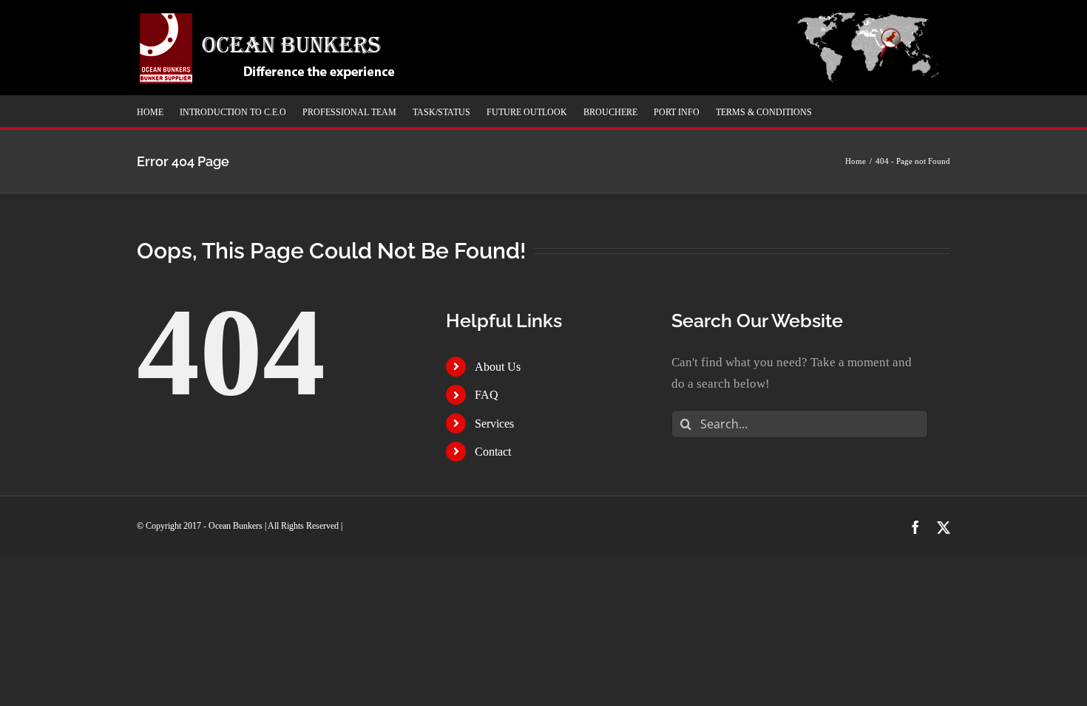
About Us (498, 366)
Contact (493, 451)
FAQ (486, 394)
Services (494, 423)
